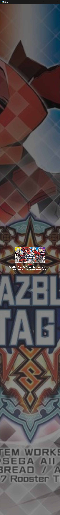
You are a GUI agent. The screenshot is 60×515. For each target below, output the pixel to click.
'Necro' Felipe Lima (24, 271)
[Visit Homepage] (7, 2)
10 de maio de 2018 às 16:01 (33, 271)
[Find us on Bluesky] (57, 2)
